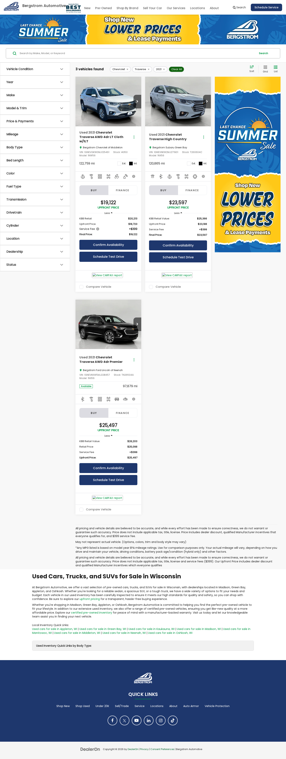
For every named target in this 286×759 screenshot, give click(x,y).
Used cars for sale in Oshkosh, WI (170, 633)
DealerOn (133, 749)
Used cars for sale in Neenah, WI (124, 633)
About (173, 706)
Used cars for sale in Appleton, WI (54, 629)
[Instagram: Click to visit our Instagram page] (160, 720)
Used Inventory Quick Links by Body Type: (64, 646)
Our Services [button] (176, 8)
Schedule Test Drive (108, 256)
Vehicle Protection (217, 706)
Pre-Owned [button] (103, 8)
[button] (137, 101)
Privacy (144, 749)
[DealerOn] (90, 749)
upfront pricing (90, 599)
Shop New (63, 706)
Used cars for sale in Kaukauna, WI (151, 629)
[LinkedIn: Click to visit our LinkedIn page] (148, 720)
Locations (197, 8)
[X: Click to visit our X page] (124, 720)
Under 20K (102, 706)
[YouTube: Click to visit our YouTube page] (136, 720)
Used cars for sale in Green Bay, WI (102, 629)
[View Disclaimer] (133, 176)
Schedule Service (266, 7)
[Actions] (134, 137)
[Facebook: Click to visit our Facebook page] (112, 720)
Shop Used (82, 706)
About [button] (214, 8)
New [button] (87, 8)
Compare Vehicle (98, 287)
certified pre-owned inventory (91, 613)
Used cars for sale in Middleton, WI (77, 633)
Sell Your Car (152, 8)
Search (263, 53)
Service (140, 706)
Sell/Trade (122, 706)
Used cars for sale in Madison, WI (199, 629)
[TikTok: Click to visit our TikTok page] (172, 720)
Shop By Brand (127, 8)
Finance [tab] (123, 190)
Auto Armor (191, 706)
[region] (108, 226)
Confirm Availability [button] (108, 245)
